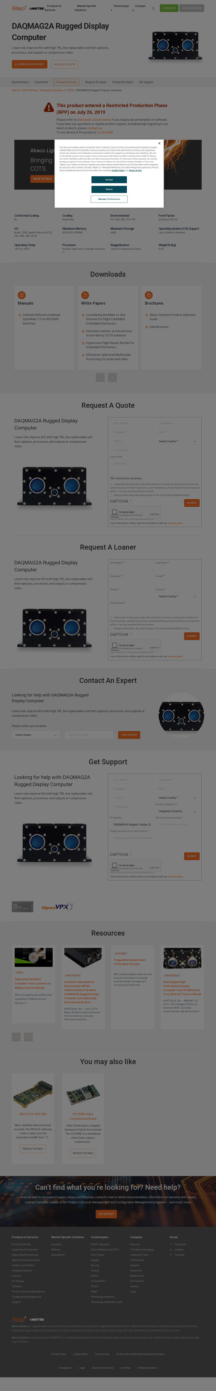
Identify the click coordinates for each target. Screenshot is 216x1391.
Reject (109, 189)
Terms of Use (135, 170)
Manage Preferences (109, 199)
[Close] (159, 143)
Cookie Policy (118, 170)
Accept (109, 179)
